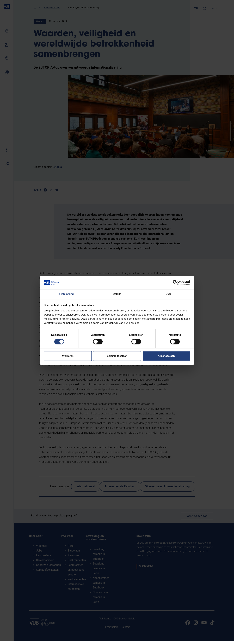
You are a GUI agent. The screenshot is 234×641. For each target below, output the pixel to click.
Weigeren (67, 355)
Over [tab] (168, 293)
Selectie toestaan (117, 355)
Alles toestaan (166, 355)
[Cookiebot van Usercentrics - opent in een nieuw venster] (175, 282)
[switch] (98, 341)
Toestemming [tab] (65, 293)
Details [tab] (117, 293)
